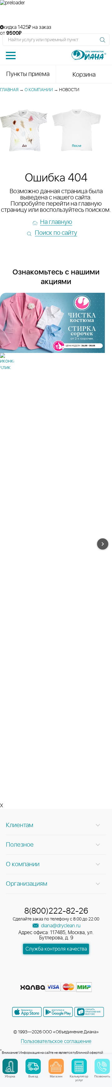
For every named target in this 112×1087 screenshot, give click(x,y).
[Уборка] (10, 1066)
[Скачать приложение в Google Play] (58, 1012)
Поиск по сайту (56, 233)
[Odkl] (45, 977)
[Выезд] (33, 1066)
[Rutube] (56, 977)
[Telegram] (67, 977)
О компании (39, 90)
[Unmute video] (56, 15)
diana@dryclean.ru (60, 925)
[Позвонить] (102, 1066)
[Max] (78, 977)
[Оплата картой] (32, 987)
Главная (9, 90)
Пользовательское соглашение (56, 1041)
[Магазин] (56, 1066)
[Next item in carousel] (102, 544)
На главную (56, 222)
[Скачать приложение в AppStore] (27, 1012)
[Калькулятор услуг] (79, 1066)
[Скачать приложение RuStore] (89, 1012)
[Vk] (34, 977)
